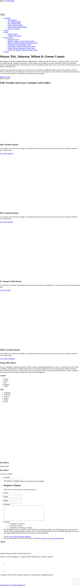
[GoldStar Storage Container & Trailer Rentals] (13, 13)
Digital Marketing (18, 585)
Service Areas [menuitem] (8, 37)
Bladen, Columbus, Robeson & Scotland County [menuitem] (23, 43)
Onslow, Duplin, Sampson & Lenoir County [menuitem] (21, 48)
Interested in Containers (17, 524)
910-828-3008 (9, 1)
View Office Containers (7, 358)
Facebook (7, 477)
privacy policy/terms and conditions (20, 536)
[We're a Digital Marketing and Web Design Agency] (31, 585)
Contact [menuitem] (6, 52)
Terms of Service (55, 538)
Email (6, 497)
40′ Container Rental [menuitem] (14, 23)
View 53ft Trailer (5, 290)
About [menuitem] (6, 32)
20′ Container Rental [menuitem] (14, 21)
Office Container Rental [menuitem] (15, 25)
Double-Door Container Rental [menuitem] (17, 27)
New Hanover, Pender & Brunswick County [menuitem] (21, 46)
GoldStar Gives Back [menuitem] (14, 36)
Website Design (5, 585)
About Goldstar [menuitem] (12, 34)
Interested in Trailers (16, 526)
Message (7, 504)
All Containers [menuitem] (12, 20)
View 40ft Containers (6, 222)
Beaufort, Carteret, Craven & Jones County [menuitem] (21, 41)
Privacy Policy (42, 538)
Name (6, 493)
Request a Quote (5, 77)
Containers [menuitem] (7, 18)
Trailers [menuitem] (6, 30)
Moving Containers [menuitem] (14, 29)
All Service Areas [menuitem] (13, 39)
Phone (6, 500)
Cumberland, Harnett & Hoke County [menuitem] (19, 44)
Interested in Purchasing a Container (21, 528)
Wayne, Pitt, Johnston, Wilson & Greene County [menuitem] (23, 50)
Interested (7, 522)
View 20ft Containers (6, 153)
